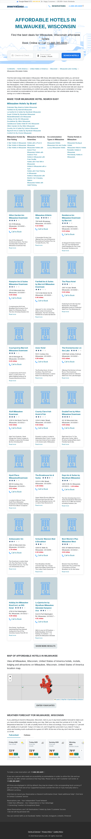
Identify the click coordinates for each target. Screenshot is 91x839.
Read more (12, 248)
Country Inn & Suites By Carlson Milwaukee (22, 128)
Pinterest (67, 816)
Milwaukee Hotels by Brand (21, 103)
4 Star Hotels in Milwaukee (16, 143)
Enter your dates (45, 705)
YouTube (45, 816)
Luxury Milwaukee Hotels (56, 147)
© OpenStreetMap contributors (75, 699)
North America (22, 69)
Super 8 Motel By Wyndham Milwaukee (21, 114)
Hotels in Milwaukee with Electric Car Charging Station (36, 178)
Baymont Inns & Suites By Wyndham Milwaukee (24, 131)
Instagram (52, 816)
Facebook (31, 816)
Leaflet (58, 699)
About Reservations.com (16, 809)
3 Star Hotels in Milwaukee (16, 145)
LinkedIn (60, 816)
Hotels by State (45, 809)
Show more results (45, 646)
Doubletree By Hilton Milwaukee (18, 121)
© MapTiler (63, 699)
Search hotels (71, 55)
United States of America (39, 69)
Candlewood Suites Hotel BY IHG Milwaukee (23, 124)
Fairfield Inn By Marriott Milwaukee (19, 110)
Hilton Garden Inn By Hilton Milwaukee (21, 126)
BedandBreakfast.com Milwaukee (19, 117)
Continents (11, 69)
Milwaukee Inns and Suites (56, 145)
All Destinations (32, 809)
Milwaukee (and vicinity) (68, 69)
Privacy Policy (47, 832)
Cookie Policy (58, 832)
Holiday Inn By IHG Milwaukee (18, 119)
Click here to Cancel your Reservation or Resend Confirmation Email (32, 794)
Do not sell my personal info (19, 812)
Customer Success (59, 809)
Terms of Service (34, 832)
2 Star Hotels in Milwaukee (16, 147)
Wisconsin (53, 69)
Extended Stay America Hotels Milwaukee (22, 107)
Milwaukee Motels (53, 143)
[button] (49, 685)
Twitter (38, 816)
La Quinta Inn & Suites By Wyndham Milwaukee (24, 112)
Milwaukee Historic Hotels (76, 147)
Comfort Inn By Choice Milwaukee (19, 133)
